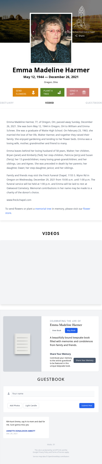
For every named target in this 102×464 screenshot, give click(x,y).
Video (49, 102)
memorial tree (43, 208)
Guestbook (94, 102)
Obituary (7, 102)
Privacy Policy (43, 452)
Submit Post (87, 405)
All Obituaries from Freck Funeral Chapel (80, 32)
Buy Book (71, 330)
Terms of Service (58, 452)
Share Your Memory (84, 360)
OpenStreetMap (54, 456)
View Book (56, 330)
